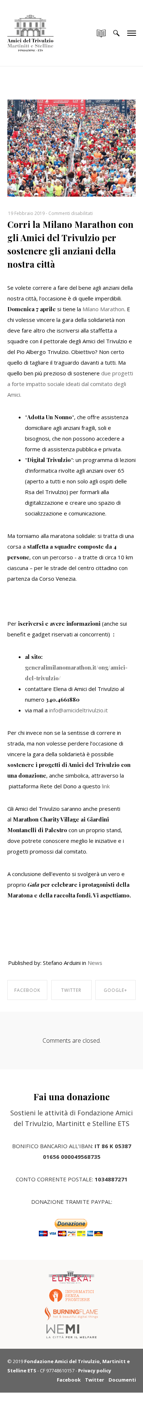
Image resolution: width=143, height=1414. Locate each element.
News (95, 962)
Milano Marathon (102, 309)
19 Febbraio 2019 (26, 213)
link (106, 786)
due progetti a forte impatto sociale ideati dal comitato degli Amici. (70, 383)
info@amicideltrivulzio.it (78, 710)
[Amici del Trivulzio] (30, 26)
